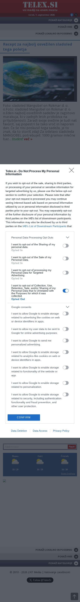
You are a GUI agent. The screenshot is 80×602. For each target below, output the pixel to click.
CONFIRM (24, 417)
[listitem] (40, 237)
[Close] (72, 171)
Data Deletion (19, 430)
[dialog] (40, 301)
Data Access (40, 430)
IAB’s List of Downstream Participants (44, 226)
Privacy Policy (61, 430)
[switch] (66, 246)
